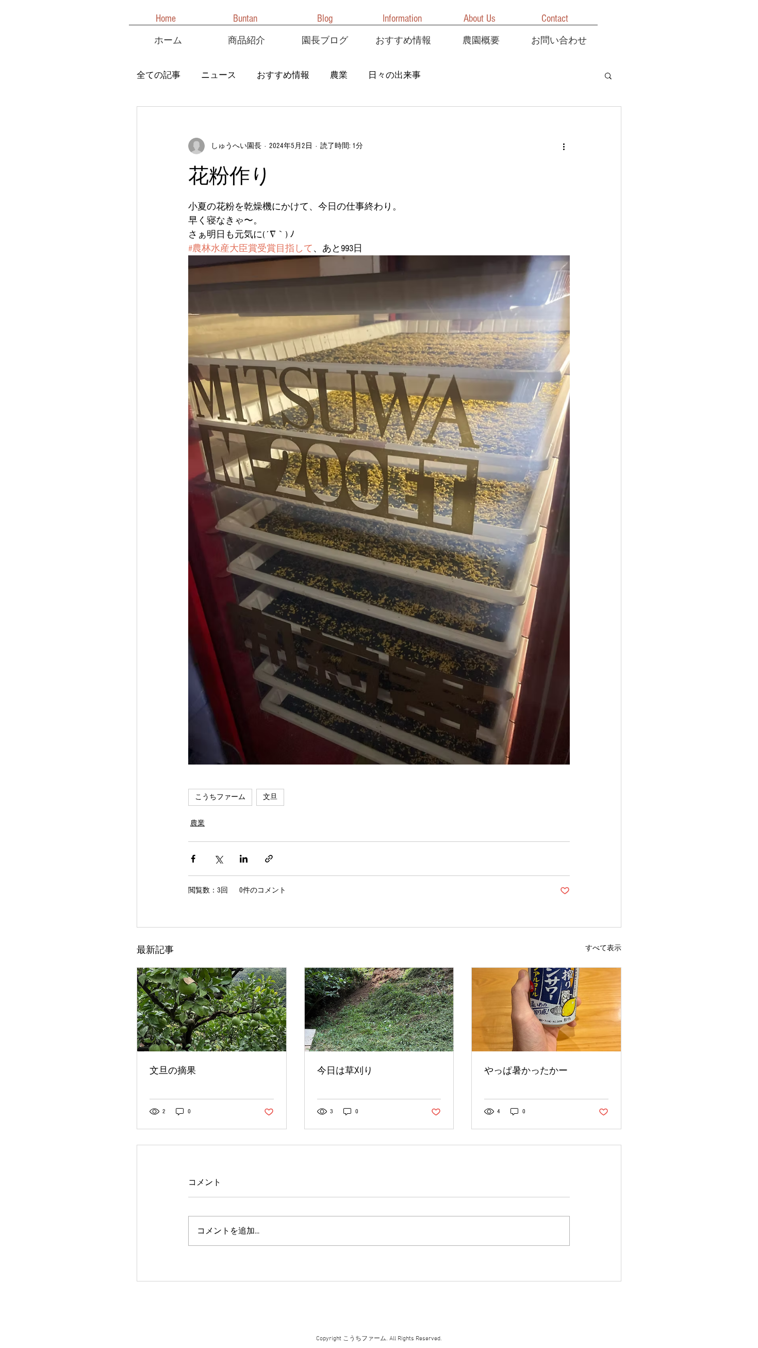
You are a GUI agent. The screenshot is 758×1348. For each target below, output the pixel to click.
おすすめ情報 (283, 75)
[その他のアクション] (563, 146)
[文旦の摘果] (211, 1009)
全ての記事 (158, 75)
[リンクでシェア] (269, 859)
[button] (608, 75)
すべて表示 (603, 948)
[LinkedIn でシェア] (244, 859)
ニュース (218, 75)
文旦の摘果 (173, 1070)
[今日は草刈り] (379, 1009)
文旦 (270, 797)
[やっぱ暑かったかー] (546, 1009)
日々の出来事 (394, 75)
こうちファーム (220, 797)
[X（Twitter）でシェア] (218, 859)
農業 (339, 75)
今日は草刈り (345, 1070)
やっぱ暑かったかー (526, 1070)
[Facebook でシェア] (193, 859)
